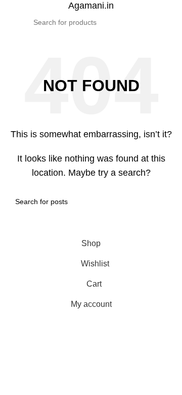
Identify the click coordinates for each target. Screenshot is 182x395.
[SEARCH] (143, 22)
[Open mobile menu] (12, 22)
